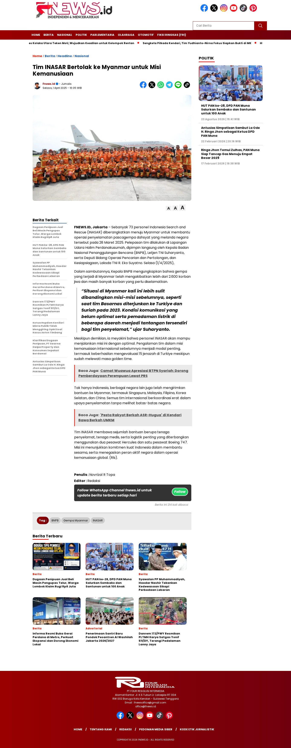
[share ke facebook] (144, 87)
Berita (48, 35)
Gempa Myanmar (75, 520)
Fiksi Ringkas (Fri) (171, 35)
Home (36, 35)
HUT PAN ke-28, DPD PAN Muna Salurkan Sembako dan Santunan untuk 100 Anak (228, 109)
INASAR (98, 520)
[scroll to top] (279, 741)
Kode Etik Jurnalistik (197, 729)
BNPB (55, 520)
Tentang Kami (101, 729)
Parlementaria (102, 35)
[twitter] (214, 10)
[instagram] (224, 10)
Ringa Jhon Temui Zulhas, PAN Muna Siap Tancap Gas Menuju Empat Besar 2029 (230, 154)
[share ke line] (179, 87)
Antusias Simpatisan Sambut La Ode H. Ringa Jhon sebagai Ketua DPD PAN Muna (230, 132)
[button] (168, 208)
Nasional (64, 35)
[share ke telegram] (170, 87)
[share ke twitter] (152, 87)
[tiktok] (244, 10)
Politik (81, 35)
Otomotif (146, 35)
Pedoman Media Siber (155, 729)
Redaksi (125, 729)
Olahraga (126, 35)
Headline (65, 56)
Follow (180, 491)
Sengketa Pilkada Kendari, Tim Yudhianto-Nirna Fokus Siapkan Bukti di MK (180, 43)
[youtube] (234, 10)
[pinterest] (253, 10)
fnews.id (49, 84)
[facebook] (204, 10)
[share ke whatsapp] (161, 87)
